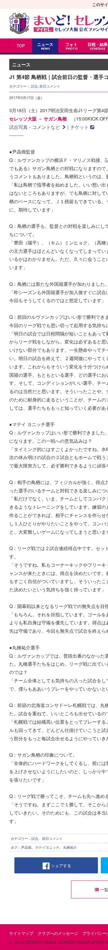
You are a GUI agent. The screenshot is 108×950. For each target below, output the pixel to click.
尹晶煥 (26, 847)
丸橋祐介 (70, 847)
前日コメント (49, 85)
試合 (34, 85)
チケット (79, 127)
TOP (21, 45)
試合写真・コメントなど (35, 127)
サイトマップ (21, 933)
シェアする (61, 865)
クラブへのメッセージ (58, 933)
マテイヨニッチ (47, 847)
